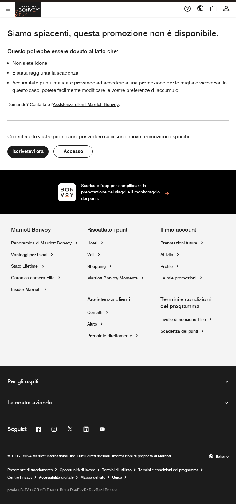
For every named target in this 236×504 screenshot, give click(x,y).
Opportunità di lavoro (77, 470)
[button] (219, 456)
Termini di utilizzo (117, 470)
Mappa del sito (93, 477)
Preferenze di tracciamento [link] (30, 470)
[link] (118, 192)
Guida (117, 477)
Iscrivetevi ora (28, 151)
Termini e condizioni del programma (168, 470)
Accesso (73, 151)
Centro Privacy (19, 477)
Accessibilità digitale (56, 477)
